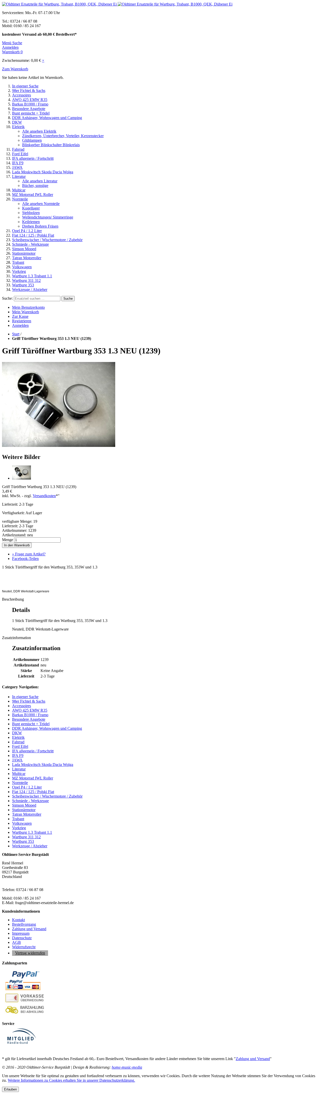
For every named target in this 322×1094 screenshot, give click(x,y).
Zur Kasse (20, 316)
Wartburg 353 (23, 285)
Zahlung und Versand (29, 929)
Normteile (20, 199)
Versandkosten (44, 496)
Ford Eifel (20, 154)
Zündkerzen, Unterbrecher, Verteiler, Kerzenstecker (63, 136)
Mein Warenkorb (25, 312)
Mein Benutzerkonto (28, 307)
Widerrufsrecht (23, 947)
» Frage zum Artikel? (29, 554)
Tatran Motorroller (26, 258)
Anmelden (20, 325)
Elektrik (18, 127)
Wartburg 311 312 (26, 280)
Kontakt (18, 920)
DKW (17, 122)
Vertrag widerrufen (30, 953)
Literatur (19, 176)
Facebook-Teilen (25, 558)
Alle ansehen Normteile (41, 203)
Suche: (7, 298)
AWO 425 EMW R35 (29, 99)
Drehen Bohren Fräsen (40, 226)
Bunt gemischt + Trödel (31, 113)
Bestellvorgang (24, 924)
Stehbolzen (31, 213)
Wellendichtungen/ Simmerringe (47, 217)
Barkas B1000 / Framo (30, 104)
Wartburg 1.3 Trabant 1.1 (32, 276)
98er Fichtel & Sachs (28, 90)
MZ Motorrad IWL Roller (32, 194)
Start (15, 334)
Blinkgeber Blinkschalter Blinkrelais (51, 145)
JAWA (17, 167)
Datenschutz (22, 938)
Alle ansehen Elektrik (39, 131)
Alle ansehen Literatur (39, 181)
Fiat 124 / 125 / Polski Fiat (33, 235)
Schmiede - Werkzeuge (30, 244)
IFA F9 (17, 163)
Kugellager (31, 208)
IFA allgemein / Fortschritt (33, 158)
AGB (16, 942)
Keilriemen (31, 222)
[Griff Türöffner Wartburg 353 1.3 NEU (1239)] (58, 446)
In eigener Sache (25, 86)
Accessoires (21, 95)
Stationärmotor (23, 253)
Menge (7, 540)
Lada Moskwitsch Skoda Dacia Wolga (42, 172)
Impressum (20, 933)
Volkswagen (22, 267)
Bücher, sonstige (35, 185)
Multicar (18, 190)
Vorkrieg (19, 271)
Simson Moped (24, 249)
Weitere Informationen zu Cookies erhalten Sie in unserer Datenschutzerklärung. (71, 1080)
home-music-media (127, 1067)
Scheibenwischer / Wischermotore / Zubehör (47, 240)
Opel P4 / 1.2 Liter (27, 231)
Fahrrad (18, 149)
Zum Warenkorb (15, 69)
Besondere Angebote (28, 109)
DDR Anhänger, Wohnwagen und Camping (47, 118)
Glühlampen (32, 140)
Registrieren (21, 321)
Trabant (18, 262)
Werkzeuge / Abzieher (29, 289)
